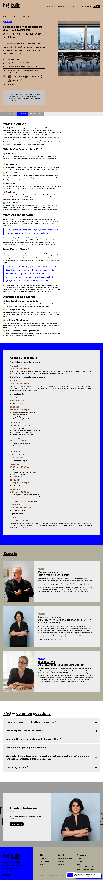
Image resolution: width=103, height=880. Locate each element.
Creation (61, 861)
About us (43, 859)
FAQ (40, 114)
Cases (79, 864)
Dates (81, 7)
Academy (61, 864)
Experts (32, 114)
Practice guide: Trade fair (85, 870)
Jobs (41, 864)
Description (11, 114)
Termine (79, 859)
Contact (88, 7)
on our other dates (27, 99)
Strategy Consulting (65, 859)
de (95, 6)
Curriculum (22, 114)
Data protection (53, 876)
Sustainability (44, 861)
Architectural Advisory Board (86, 867)
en (98, 6)
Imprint (42, 876)
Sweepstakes (66, 876)
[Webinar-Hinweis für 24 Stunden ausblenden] (99, 875)
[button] (51, 5)
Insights (79, 861)
